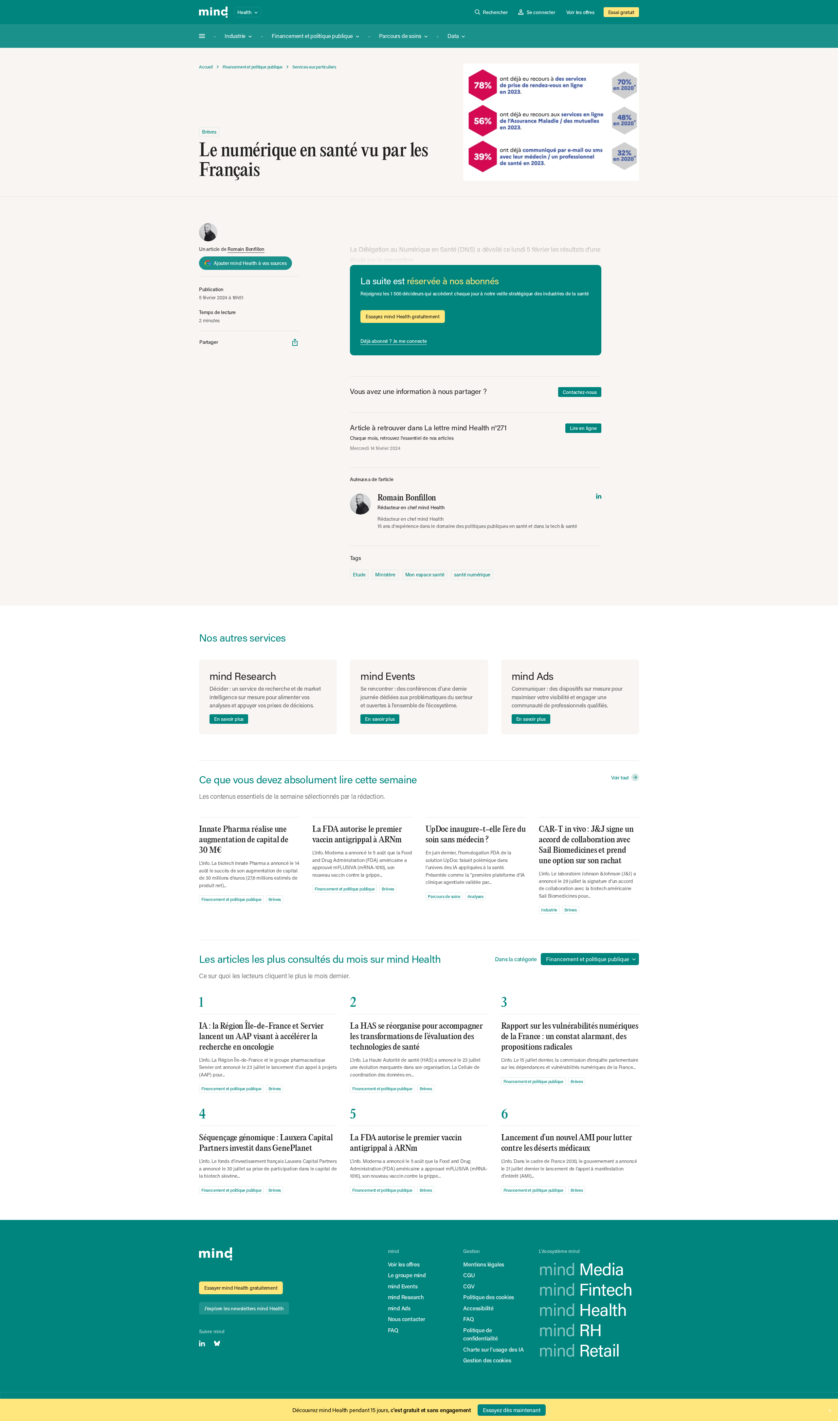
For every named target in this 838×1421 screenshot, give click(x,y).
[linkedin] (598, 496)
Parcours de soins (400, 35)
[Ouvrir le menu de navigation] (202, 36)
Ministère (385, 574)
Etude (359, 574)
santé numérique (472, 574)
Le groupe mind (407, 1275)
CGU (469, 1275)
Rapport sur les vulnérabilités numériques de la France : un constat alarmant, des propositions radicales (569, 1036)
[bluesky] (217, 1343)
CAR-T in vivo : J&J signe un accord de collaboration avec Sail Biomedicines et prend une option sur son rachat (586, 845)
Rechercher (495, 12)
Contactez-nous (579, 392)
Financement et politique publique (312, 35)
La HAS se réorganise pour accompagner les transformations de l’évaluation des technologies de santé (416, 1036)
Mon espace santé (425, 574)
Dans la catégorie (516, 959)
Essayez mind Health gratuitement (403, 316)
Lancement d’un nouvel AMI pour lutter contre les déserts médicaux (566, 1143)
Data (453, 35)
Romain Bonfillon (246, 249)
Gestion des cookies (487, 1360)
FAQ (393, 1330)
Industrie (235, 35)
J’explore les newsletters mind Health (244, 1308)
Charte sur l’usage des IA (493, 1349)
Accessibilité (478, 1308)
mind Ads (399, 1308)
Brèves (209, 131)
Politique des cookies (488, 1296)
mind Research (406, 1296)
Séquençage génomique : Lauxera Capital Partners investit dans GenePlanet (266, 1143)
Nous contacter (406, 1318)
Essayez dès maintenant (511, 1409)
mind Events (403, 1286)
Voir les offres (580, 12)
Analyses (475, 896)
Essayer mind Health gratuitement (241, 1287)
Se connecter (541, 12)
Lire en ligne (583, 428)
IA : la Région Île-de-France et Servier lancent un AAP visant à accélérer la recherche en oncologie (261, 1036)
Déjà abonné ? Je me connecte (393, 341)
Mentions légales (483, 1264)
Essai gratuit (621, 12)
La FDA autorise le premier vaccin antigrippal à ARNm (357, 834)
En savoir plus (229, 719)
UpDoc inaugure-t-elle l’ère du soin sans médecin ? (476, 834)
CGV (468, 1286)
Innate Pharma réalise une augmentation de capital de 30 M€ (243, 839)
